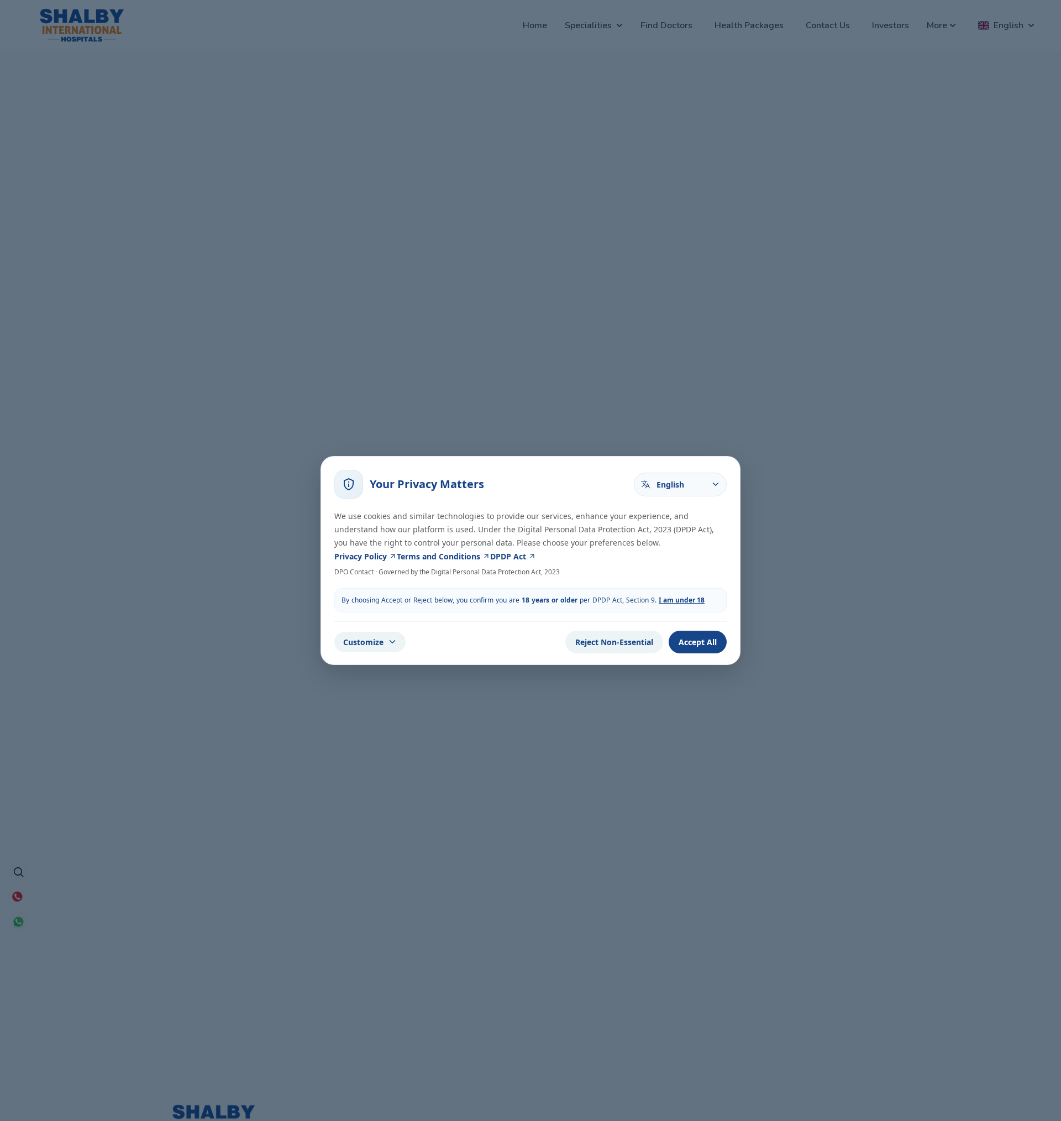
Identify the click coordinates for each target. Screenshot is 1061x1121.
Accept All (698, 642)
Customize (363, 642)
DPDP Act (508, 556)
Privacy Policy (360, 556)
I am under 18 (682, 600)
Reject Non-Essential (614, 642)
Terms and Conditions (438, 556)
